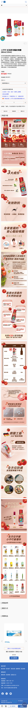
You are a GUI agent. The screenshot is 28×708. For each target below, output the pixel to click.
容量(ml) (3, 80)
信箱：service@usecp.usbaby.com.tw (10, 685)
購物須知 (3, 674)
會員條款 (8, 674)
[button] (26, 641)
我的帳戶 (8, 668)
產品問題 (23, 668)
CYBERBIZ (14, 702)
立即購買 (22, 706)
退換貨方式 (13, 674)
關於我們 (3, 668)
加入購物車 (12, 706)
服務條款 (18, 668)
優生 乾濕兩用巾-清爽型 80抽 (14, 651)
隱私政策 (13, 668)
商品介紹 (5, 111)
